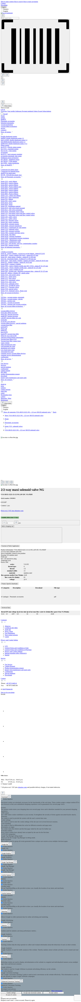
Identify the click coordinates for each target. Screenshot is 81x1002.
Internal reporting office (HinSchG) (16, 653)
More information (56, 991)
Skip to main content (7, 1)
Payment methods (27, 111)
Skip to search (18, 1)
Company (4, 620)
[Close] (1, 480)
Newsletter (4, 5)
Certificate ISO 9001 (11, 628)
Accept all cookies (11, 995)
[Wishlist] (15, 99)
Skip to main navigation (30, 1)
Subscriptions (47, 111)
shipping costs (22, 787)
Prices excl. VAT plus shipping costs (12, 511)
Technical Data (6, 607)
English (5, 11)
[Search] (3, 75)
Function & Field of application (10, 546)
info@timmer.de (7, 689)
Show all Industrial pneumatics (10, 247)
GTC (6, 646)
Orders (35, 111)
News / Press (9, 631)
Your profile (11, 111)
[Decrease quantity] (4, 522)
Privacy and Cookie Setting (9, 640)
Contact (3, 3)
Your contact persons (11, 635)
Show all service (6, 359)
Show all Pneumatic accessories (11, 177)
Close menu (7, 106)
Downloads (8, 675)
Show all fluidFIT (6, 165)
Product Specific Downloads (10, 583)
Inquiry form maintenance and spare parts (18, 670)
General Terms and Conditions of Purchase (18, 650)
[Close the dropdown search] (7, 75)
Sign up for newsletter (8, 692)
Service (3, 658)
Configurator (9, 671)
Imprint (7, 655)
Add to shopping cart (7, 526)
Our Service (8, 664)
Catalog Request (10, 666)
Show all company (7, 380)
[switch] (1, 799)
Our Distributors (10, 633)
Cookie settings (11, 993)
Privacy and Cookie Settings (13, 651)
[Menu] (3, 15)
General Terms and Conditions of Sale (17, 648)
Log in (3, 109)
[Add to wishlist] (31, 535)
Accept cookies (53, 993)
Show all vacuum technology (10, 293)
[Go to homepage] (7, 13)
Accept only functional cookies (32, 993)
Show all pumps (6, 132)
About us (7, 626)
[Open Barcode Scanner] (35, 46)
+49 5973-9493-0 (11, 683)
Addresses (18, 111)
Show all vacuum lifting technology (12, 306)
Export (40, 111)
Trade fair (8, 629)
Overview (4, 111)
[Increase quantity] (16, 522)
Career (7, 637)
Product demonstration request (14, 668)
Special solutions (10, 673)
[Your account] (3, 102)
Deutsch (5, 9)
